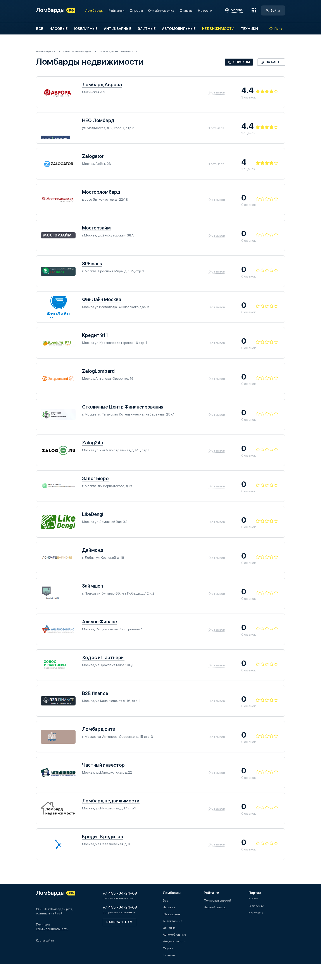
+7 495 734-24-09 (120, 893)
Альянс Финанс (99, 621)
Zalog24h (92, 442)
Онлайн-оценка (161, 11)
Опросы (136, 11)
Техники (249, 29)
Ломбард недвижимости (111, 801)
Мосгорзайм (96, 228)
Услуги (253, 898)
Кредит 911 (95, 335)
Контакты (255, 913)
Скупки (168, 948)
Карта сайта (45, 940)
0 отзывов (217, 200)
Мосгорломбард (101, 192)
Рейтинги (116, 11)
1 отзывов (216, 128)
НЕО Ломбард (98, 120)
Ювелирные (85, 29)
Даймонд (93, 550)
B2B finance (95, 693)
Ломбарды (94, 11)
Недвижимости (218, 29)
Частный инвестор (103, 765)
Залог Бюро (95, 478)
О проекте (256, 906)
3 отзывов (217, 92)
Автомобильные (178, 29)
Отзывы (186, 11)
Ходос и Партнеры (103, 657)
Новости (205, 11)
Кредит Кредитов (102, 836)
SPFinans (92, 263)
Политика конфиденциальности (52, 927)
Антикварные (117, 29)
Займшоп (92, 586)
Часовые (58, 29)
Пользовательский (217, 900)
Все (39, 29)
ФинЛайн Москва (101, 299)
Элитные (146, 29)
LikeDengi (93, 514)
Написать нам (119, 922)
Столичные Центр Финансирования (122, 407)
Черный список (215, 907)
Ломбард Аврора (102, 84)
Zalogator (93, 156)
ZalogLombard (98, 371)
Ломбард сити (98, 729)
